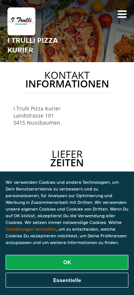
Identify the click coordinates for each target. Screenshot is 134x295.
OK (67, 262)
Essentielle (67, 280)
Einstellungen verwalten (31, 229)
